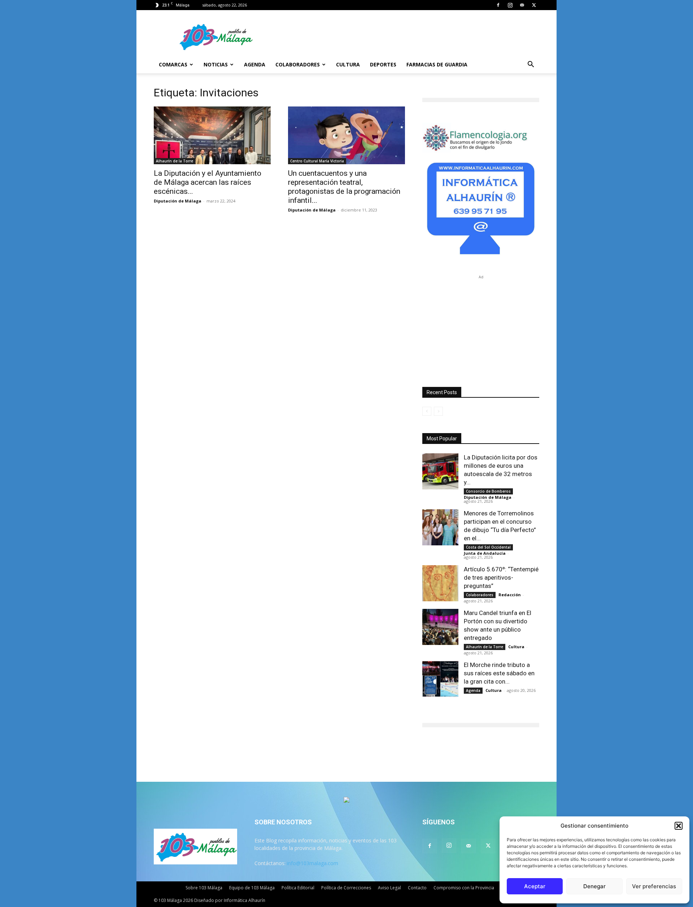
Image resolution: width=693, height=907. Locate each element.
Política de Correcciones (346, 888)
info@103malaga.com (312, 863)
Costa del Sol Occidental (488, 547)
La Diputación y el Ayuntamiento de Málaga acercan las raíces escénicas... (207, 182)
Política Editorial (298, 888)
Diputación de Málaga (177, 201)
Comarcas (173, 64)
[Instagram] (510, 5)
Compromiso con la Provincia (463, 888)
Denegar (594, 886)
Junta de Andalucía (485, 553)
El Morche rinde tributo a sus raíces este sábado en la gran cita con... (499, 673)
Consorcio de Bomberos (488, 491)
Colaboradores (297, 64)
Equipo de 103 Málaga (252, 888)
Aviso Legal (389, 888)
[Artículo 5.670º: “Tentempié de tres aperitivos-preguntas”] (440, 583)
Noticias (216, 64)
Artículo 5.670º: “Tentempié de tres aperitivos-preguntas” (501, 577)
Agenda (254, 64)
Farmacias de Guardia (436, 64)
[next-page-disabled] (438, 411)
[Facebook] (498, 5)
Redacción (509, 594)
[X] (533, 5)
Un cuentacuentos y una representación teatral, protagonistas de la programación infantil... (344, 187)
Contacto (417, 888)
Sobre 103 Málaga (204, 888)
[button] (678, 825)
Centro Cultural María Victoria (317, 160)
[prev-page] (426, 411)
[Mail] (522, 5)
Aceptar (534, 886)
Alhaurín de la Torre (174, 160)
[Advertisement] (481, 326)
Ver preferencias (654, 886)
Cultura (348, 64)
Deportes (383, 64)
